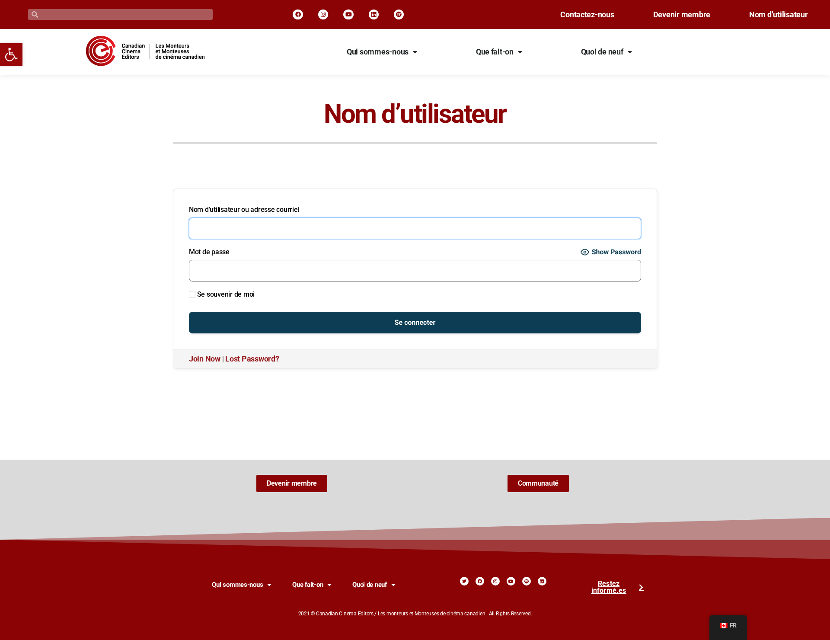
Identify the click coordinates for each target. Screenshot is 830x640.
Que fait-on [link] (495, 52)
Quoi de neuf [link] (602, 52)
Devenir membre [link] (681, 14)
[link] (11, 54)
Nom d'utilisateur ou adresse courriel (244, 209)
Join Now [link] (204, 359)
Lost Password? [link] (252, 359)
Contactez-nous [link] (587, 14)
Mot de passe (209, 252)
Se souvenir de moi (225, 294)
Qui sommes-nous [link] (378, 52)
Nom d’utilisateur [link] (778, 14)
